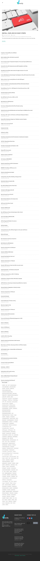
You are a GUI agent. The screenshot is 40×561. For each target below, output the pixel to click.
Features (6, 499)
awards (11, 471)
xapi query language (8, 484)
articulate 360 (4, 436)
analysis (7, 458)
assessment (9, 463)
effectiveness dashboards (6, 461)
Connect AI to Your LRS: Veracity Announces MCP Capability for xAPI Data (14, 66)
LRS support (4, 468)
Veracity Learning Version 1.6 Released (8, 291)
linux (30, 36)
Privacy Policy (17, 555)
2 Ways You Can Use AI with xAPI (7, 123)
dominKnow (4, 448)
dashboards (8, 474)
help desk (15, 481)
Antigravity (7, 416)
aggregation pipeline (9, 491)
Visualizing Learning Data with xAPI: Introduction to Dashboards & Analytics (14, 136)
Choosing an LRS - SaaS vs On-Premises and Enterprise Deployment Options (14, 114)
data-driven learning (5, 403)
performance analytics (13, 456)
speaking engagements (8, 473)
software (14, 483)
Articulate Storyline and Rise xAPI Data (8, 92)
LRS (7, 36)
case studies (4, 474)
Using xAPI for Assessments (6, 150)
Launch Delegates (15, 398)
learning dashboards (5, 408)
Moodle (11, 483)
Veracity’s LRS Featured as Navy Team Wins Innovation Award (12, 265)
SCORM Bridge (15, 400)
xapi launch (8, 494)
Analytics (9, 499)
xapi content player (13, 385)
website (3, 504)
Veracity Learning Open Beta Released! (8, 380)
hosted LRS (13, 433)
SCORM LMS (12, 388)
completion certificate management (12, 395)
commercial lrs (4, 451)
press (3, 441)
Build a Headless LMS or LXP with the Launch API (10, 57)
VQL (9, 481)
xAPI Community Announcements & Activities (9, 358)
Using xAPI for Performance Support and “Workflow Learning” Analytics (14, 119)
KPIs (10, 426)
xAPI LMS (11, 438)
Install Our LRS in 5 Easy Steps (14, 33)
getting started (4, 463)
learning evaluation (5, 406)
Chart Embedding (4, 353)
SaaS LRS (3, 433)
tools (5, 471)
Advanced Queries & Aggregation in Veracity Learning (10, 287)
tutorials (7, 466)
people (17, 463)
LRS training (12, 446)
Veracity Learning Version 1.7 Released (8, 260)
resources (3, 466)
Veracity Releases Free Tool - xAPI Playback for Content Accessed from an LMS (15, 88)
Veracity (7, 471)
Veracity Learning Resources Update (7, 172)
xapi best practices (5, 443)
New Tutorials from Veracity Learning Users (8, 238)
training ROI (11, 403)
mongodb (3, 491)
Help (12, 481)
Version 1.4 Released (4, 322)
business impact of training (6, 411)
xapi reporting (4, 486)
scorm (6, 441)
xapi (17, 456)
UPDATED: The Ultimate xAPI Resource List (8, 167)
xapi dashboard (11, 423)
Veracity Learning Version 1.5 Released (8, 309)
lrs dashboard (4, 489)
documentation (13, 494)
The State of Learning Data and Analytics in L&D (9, 145)
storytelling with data (5, 426)
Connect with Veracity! (5, 296)
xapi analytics (9, 486)
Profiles (13, 499)
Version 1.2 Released (4, 331)
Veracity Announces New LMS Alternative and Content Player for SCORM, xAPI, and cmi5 (16, 110)
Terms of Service (22, 555)
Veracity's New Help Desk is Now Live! (7, 256)
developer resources (12, 443)
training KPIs (15, 408)
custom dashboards (5, 481)
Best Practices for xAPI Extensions (7, 101)
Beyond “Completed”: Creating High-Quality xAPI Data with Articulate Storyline (15, 83)
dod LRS (14, 451)
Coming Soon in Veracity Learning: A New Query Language (11, 278)
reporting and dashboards (6, 431)
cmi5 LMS (7, 388)
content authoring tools (13, 478)
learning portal (4, 438)
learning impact (9, 401)
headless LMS (4, 395)
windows (27, 36)
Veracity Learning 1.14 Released (6, 154)
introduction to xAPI (10, 448)
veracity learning (15, 453)
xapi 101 (12, 461)
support (3, 483)
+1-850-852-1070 (7, 526)
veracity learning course (5, 446)
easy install (5, 36)
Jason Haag (13, 35)
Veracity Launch (4, 398)
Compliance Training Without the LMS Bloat (9, 52)
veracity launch (16, 448)
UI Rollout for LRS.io (4, 132)
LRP (16, 476)
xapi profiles (13, 484)
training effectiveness (12, 406)
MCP (12, 413)
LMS (8, 438)
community (8, 468)
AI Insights (15, 421)
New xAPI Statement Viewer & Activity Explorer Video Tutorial (12, 212)
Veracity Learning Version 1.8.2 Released (8, 247)
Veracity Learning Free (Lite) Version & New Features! (10, 340)
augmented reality (14, 474)
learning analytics (14, 401)
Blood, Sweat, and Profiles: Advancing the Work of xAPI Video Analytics (14, 344)
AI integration (12, 416)
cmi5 (6, 385)
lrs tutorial (8, 489)
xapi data (10, 421)
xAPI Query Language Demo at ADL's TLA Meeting (10, 274)
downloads (19, 36)
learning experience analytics (6, 413)
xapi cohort (8, 476)
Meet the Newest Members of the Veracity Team (9, 198)
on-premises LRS (8, 433)
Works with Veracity (4, 234)
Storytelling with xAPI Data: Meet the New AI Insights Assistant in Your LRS (14, 70)
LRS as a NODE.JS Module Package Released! (9, 375)
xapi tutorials (13, 489)
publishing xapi (10, 436)
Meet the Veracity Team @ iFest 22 (7, 194)
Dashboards (7, 483)
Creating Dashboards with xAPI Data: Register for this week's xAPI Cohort (14, 229)
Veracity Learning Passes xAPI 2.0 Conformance (9, 163)
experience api (14, 486)
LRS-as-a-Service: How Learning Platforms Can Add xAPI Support (12, 79)
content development (5, 478)
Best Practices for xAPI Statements (7, 243)
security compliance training (6, 390)
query (3, 484)
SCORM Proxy (10, 400)
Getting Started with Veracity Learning (8, 371)
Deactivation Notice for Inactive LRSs (7, 181)
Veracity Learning (12, 36)
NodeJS (25, 36)
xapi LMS (3, 388)
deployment (10, 501)
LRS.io (17, 418)
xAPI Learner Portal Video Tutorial (7, 203)
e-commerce (4, 476)
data (9, 458)
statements (14, 471)
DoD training (14, 393)
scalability (14, 501)
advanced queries (15, 491)
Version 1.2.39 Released (5, 327)
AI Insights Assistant (5, 423)
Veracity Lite (16, 36)
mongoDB (22, 36)
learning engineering (5, 421)
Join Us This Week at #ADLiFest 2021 (7, 216)
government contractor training (7, 393)
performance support (5, 456)
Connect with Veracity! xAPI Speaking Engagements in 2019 (11, 318)
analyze (3, 458)
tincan (8, 441)
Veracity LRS (12, 428)
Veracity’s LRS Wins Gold (5, 207)
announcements (13, 468)
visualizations (13, 476)
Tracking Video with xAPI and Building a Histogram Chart (11, 176)
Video (16, 499)
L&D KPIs (10, 408)
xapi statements (12, 441)
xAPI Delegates (4, 400)
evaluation (13, 463)
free (3, 499)
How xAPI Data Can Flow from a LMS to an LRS (9, 97)
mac (28, 36)
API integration (13, 431)
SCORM (3, 385)
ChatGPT (3, 416)
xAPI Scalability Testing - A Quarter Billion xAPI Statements (11, 349)
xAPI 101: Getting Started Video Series (8, 141)
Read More (3, 41)
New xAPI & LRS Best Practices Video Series (9, 185)
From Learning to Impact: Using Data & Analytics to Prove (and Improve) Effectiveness (16, 61)
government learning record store (7, 453)
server (7, 501)
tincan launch (4, 494)
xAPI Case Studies (4, 225)
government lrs (10, 451)
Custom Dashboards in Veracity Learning (8, 300)
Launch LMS (10, 398)
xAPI (8, 36)
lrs (2, 471)
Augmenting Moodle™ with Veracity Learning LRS (10, 269)
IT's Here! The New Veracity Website (7, 362)
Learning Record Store (5, 418)
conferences (14, 473)
